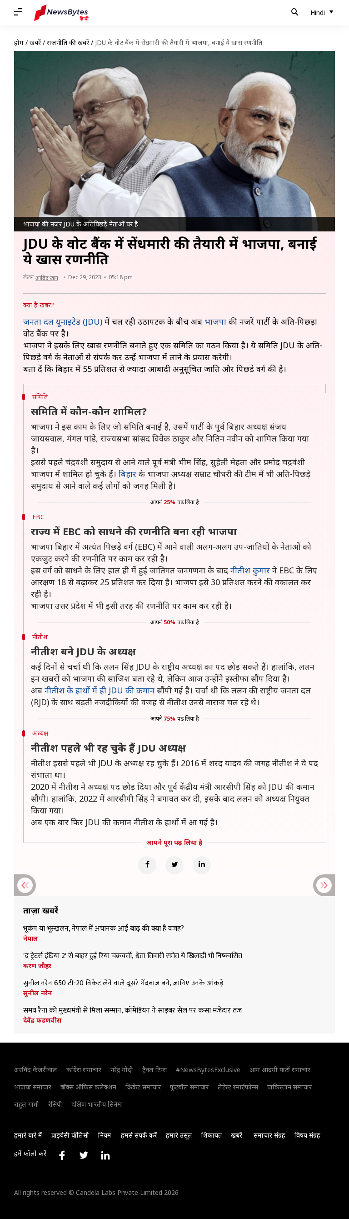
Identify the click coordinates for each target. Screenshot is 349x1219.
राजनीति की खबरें (68, 42)
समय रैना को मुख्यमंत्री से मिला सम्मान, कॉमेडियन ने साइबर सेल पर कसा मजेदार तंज (132, 1010)
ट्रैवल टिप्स (154, 1069)
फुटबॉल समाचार (189, 1087)
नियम (104, 1135)
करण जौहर (37, 966)
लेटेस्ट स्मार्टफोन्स (238, 1087)
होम (19, 42)
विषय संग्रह (307, 1135)
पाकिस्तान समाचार (289, 1087)
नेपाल (30, 938)
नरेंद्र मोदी (121, 1069)
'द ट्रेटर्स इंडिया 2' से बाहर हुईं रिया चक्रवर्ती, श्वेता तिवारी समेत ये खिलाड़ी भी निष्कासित (132, 956)
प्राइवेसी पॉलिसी (70, 1135)
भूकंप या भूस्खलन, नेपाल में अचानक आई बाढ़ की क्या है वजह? (103, 928)
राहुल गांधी (26, 1104)
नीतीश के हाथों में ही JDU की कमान (100, 690)
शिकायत (211, 1135)
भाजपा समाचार (32, 1087)
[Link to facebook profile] (62, 1155)
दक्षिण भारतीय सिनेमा (97, 1104)
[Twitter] (174, 865)
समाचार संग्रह (269, 1135)
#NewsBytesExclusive (208, 1069)
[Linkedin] (202, 865)
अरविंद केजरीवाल (35, 1069)
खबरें (35, 42)
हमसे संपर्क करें (139, 1135)
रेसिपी (55, 1104)
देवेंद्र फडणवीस (42, 1020)
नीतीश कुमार (250, 570)
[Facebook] (147, 865)
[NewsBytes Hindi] (61, 13)
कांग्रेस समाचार (83, 1069)
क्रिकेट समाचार (143, 1087)
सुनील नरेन (37, 993)
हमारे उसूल (179, 1135)
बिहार (127, 473)
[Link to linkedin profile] (105, 1155)
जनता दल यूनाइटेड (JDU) (62, 321)
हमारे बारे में (28, 1135)
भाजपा (215, 321)
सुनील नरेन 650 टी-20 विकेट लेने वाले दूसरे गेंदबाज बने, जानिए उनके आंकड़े (123, 983)
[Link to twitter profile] (84, 1155)
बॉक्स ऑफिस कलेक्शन (88, 1087)
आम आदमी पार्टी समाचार (279, 1069)
